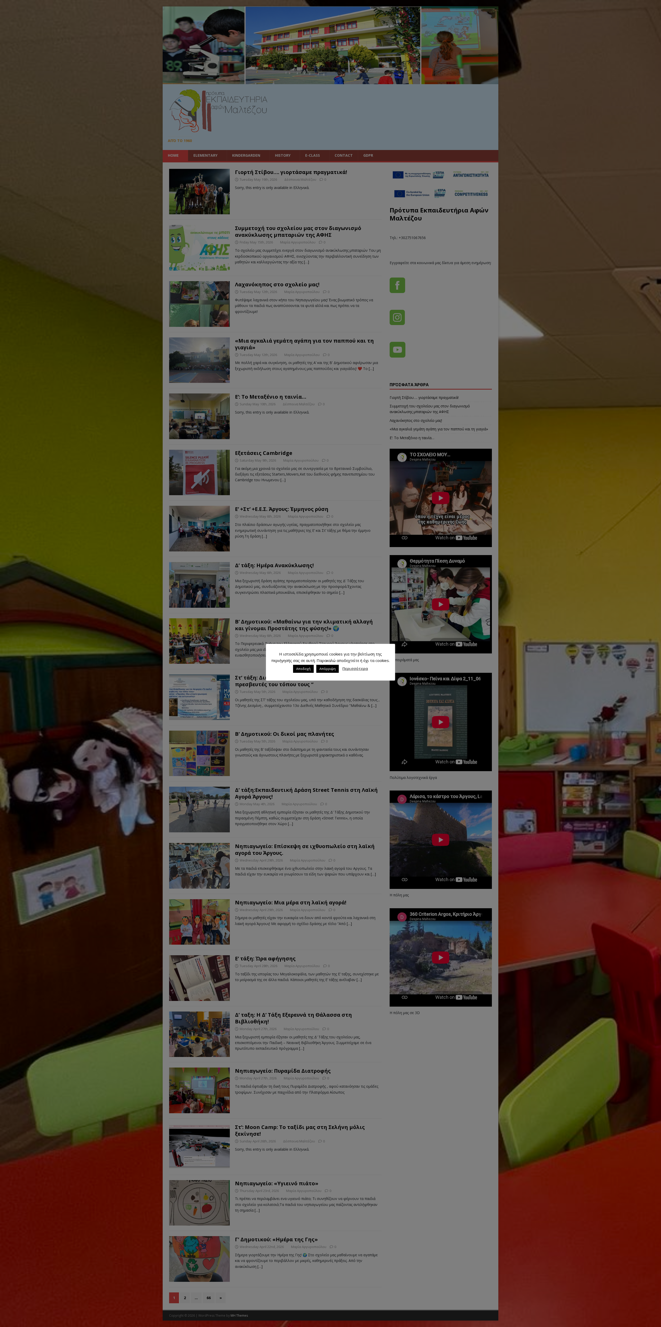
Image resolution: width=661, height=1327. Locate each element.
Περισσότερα (355, 668)
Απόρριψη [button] (327, 668)
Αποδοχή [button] (303, 668)
